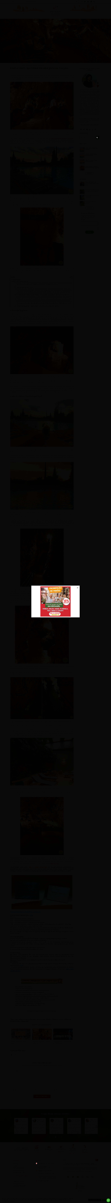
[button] (77, 587)
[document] (55, 601)
